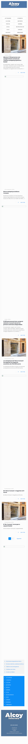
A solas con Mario (10, 672)
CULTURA (8, 21)
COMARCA (20, 18)
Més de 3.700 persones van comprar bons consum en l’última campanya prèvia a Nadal (12, 59)
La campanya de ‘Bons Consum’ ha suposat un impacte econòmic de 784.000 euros (13, 362)
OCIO (8, 29)
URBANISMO (20, 32)
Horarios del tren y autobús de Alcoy (15, 664)
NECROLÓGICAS (20, 27)
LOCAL (8, 27)
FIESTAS (8, 24)
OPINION (20, 29)
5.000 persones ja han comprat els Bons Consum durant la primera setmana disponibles (13, 323)
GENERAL (20, 24)
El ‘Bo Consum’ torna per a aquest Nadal (11, 525)
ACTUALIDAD (8, 18)
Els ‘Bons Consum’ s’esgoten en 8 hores (13, 491)
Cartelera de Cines (10, 669)
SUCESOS (8, 32)
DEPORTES (20, 21)
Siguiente (19, 538)
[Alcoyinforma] (14, 4)
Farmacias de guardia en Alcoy (13, 661)
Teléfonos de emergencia (12, 666)
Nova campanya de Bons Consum (11, 192)
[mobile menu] (25, 4)
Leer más (23, 72)
